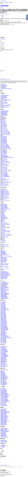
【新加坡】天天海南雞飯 (3, 258)
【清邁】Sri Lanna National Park (4, 130)
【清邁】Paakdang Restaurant (3, 136)
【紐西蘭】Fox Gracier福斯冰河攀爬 (4, 200)
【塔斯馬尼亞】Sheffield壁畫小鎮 (4, 193)
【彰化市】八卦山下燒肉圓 (3, 405)
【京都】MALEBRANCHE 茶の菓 (4, 223)
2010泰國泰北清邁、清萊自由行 (4, 111)
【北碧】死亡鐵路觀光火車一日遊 (4, 179)
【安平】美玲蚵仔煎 (3, 305)
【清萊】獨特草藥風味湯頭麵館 (4, 156)
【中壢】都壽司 (2, 380)
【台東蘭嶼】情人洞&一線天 (4, 297)
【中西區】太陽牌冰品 (3, 317)
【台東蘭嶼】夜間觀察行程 (3, 296)
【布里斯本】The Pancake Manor (4, 196)
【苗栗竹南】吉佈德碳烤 (3, 391)
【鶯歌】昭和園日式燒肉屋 (3, 366)
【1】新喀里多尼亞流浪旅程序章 (4, 95)
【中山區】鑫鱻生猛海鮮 (3, 354)
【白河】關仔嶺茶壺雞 (3, 339)
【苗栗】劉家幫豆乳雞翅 (3, 390)
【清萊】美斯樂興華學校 (3, 151)
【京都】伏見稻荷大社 (3, 211)
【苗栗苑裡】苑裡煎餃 (3, 392)
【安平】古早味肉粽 (3, 304)
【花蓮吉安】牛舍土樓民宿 (3, 290)
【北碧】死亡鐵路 (2, 178)
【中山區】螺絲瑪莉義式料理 (4, 355)
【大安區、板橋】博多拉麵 (3, 346)
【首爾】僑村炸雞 (2, 238)
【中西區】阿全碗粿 (3, 312)
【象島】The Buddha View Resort (4, 183)
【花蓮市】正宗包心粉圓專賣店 (4, 431)
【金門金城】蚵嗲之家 (3, 440)
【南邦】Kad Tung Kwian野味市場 (4, 165)
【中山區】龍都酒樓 (3, 352)
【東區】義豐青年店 (3, 334)
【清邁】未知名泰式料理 (3, 142)
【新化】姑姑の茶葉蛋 (3, 342)
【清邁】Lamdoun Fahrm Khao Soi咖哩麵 (5, 148)
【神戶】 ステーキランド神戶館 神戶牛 (5, 234)
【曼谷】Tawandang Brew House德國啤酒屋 (5, 170)
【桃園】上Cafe (2, 370)
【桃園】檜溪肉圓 (2, 374)
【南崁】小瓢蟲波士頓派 (3, 378)
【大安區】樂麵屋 (2, 347)
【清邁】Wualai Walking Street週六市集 (5, 134)
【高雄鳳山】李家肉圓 (3, 418)
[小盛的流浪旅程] (2, 58)
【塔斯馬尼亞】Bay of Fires (3, 189)
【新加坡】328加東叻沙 (3, 259)
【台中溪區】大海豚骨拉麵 (3, 395)
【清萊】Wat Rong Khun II (3, 154)
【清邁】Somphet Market (3, 127)
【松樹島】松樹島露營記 (3, 100)
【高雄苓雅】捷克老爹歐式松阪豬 (4, 411)
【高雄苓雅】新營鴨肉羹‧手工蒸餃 (5, 412)
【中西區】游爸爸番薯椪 (3, 323)
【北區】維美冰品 (2, 331)
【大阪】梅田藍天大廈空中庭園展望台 (5, 227)
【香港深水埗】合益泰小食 (3, 276)
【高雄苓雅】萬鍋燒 (3, 410)
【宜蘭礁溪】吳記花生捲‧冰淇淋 (4, 430)
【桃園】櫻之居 (2, 371)
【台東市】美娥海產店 (3, 433)
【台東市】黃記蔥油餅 (3, 435)
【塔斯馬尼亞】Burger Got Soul (4, 192)
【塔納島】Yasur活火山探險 (3, 103)
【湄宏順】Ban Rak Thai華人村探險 (4, 162)
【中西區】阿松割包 (3, 313)
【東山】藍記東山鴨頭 (3, 340)
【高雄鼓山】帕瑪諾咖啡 (3, 413)
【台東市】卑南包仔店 (3, 434)
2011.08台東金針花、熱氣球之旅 (4, 282)
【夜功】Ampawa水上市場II (3, 173)
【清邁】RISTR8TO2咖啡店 (3, 144)
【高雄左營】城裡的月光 (3, 414)
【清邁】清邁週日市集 (3, 122)
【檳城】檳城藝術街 (3, 252)
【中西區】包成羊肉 (3, 310)
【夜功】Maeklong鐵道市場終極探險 (5, 176)
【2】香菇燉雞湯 (2, 446)
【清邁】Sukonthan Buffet (3, 143)
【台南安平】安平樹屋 (3, 286)
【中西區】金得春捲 (3, 311)
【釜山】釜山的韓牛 (3, 240)
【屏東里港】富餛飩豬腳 (3, 422)
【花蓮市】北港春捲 (3, 432)
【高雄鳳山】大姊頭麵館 (3, 419)
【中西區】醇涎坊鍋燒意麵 (3, 327)
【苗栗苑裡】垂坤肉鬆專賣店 (4, 393)
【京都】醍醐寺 (2, 220)
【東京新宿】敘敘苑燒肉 (3, 204)
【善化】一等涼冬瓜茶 (3, 341)
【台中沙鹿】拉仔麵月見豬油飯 (4, 400)
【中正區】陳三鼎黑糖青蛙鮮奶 (4, 351)
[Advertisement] (14, 30)
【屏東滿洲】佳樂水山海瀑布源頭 (4, 289)
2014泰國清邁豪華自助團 (3, 114)
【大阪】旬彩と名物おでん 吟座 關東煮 (5, 231)
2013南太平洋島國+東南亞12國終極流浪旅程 (6, 88)
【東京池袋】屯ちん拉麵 (3, 206)
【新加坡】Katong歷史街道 (3, 260)
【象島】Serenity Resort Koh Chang (4, 185)
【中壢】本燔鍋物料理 (3, 382)
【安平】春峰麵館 (2, 302)
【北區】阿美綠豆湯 (3, 330)
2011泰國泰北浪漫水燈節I (3, 112)
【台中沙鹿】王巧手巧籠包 (3, 398)
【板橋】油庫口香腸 (3, 362)
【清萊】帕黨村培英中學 (3, 155)
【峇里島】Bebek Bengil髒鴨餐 (4, 266)
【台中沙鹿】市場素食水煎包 (4, 399)
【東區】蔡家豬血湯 (3, 333)
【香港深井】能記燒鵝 (3, 271)
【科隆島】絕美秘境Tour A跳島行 (4, 263)
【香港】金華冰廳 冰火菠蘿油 (4, 273)
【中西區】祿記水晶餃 (3, 320)
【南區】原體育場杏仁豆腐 (3, 332)
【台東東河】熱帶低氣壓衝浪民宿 (4, 293)
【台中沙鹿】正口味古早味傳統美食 (5, 401)
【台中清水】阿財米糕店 (3, 402)
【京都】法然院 (2, 213)
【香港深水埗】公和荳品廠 (3, 277)
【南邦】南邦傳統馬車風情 (3, 164)
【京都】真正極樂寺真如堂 (3, 217)
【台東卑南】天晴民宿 (3, 292)
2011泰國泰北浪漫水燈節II (3, 113)
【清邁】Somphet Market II (3, 128)
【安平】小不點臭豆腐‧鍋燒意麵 (4, 309)
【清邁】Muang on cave (3, 120)
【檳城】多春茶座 (2, 250)
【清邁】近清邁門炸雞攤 (3, 140)
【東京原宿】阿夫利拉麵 (3, 209)
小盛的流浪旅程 (4, 5)
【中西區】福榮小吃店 (3, 319)
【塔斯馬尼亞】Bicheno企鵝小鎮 (4, 191)
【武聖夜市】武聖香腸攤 (3, 335)
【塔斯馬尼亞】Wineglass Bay (4, 190)
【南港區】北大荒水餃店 (3, 359)
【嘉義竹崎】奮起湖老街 (3, 285)
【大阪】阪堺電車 (2, 226)
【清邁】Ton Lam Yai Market (3, 129)
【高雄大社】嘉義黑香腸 (3, 421)
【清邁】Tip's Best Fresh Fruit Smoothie (5, 147)
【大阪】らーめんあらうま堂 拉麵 (4, 230)
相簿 (2, 15)
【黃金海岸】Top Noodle (3, 198)
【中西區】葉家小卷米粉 (3, 324)
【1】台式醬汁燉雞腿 (3, 445)
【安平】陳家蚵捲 (2, 303)
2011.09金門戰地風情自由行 (3, 283)
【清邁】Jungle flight (2, 121)
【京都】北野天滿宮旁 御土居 (4, 218)
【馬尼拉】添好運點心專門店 (4, 264)
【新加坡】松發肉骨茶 (3, 257)
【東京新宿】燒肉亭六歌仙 (3, 205)
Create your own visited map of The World (5, 79)
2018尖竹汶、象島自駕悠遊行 (4, 115)
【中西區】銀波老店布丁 (3, 325)
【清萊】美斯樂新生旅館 (3, 150)
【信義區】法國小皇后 (3, 360)
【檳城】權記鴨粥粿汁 (3, 253)
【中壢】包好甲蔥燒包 (3, 381)
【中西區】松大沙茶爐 (3, 318)
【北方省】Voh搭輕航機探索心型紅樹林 (5, 99)
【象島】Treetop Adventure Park (4, 184)
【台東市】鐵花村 (2, 291)
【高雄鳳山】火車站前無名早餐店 (4, 420)
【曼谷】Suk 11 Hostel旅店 (3, 169)
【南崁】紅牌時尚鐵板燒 (3, 379)
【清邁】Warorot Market (3, 126)
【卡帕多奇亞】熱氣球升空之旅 (4, 246)
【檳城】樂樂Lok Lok (3, 251)
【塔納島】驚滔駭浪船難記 (3, 102)
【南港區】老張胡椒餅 (3, 358)
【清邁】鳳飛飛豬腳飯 (3, 137)
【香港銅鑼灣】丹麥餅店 (3, 278)
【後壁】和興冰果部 (3, 338)
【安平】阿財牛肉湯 (3, 306)
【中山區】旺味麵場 (3, 353)
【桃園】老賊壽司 (2, 372)
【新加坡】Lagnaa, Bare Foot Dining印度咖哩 (6, 256)
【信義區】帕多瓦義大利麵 (3, 361)
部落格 (3, 16)
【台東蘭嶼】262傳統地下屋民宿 (4, 298)
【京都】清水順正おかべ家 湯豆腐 (4, 224)
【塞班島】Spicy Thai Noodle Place (4, 107)
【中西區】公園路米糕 (3, 316)
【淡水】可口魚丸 (2, 365)
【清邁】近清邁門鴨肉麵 (3, 141)
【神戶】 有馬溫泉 (2, 233)
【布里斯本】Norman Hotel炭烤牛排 (4, 197)
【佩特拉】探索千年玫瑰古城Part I (4, 244)
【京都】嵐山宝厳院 (3, 216)
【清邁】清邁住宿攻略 (3, 118)
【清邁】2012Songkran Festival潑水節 (5, 133)
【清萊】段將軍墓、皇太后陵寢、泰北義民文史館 (6, 157)
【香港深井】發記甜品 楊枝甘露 (4, 272)
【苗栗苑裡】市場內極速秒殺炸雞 (4, 394)
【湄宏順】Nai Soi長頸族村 (3, 159)
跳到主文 (1, 7)
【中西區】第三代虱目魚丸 (3, 326)
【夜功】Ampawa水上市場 (3, 172)
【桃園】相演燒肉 (2, 373)
